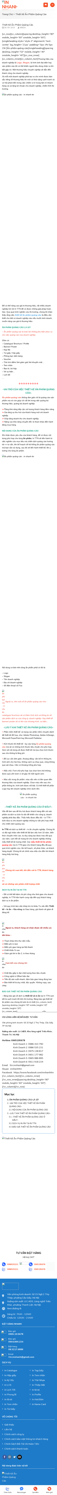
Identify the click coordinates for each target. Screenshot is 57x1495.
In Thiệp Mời (38, 1384)
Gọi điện (35, 1492)
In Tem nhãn (10, 1404)
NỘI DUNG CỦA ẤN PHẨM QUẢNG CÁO (30, 1109)
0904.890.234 (15, 1341)
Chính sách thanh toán (16, 1448)
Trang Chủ (7, 14)
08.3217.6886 (15, 1349)
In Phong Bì (10, 1394)
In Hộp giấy (10, 1375)
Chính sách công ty (14, 1434)
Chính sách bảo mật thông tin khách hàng (26, 1439)
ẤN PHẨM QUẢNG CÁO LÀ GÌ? (24, 1099)
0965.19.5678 (15, 1334)
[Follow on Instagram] (9, 1457)
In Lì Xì (7, 1384)
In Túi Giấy (9, 1409)
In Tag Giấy (38, 1370)
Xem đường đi (14, 1308)
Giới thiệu (9, 1424)
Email (10, 1354)
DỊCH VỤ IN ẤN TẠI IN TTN (24, 1123)
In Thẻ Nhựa (38, 1380)
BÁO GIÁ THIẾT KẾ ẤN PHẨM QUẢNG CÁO (31, 1127)
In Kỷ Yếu (9, 1380)
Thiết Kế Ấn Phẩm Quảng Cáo (30, 14)
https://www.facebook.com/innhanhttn (34, 1072)
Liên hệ (8, 1429)
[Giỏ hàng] (45, 5)
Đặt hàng (12, 1346)
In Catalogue (10, 1370)
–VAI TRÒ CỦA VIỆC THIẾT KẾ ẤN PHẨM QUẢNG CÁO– (27, 1104)
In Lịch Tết (9, 1389)
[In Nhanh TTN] (9, 5)
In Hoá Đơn (37, 1399)
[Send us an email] (19, 1457)
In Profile (36, 1394)
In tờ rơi (8, 1399)
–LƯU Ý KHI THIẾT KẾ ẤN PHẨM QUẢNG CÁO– (29, 1113)
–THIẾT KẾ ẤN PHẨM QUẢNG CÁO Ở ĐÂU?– (28, 1118)
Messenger (21, 1492)
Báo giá (12, 1331)
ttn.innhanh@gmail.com (21, 1357)
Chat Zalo (8, 1492)
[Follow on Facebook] (4, 1457)
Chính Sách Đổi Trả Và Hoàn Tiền (21, 1443)
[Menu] (52, 5)
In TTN (18, 309)
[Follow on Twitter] (14, 1457)
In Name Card (39, 1404)
